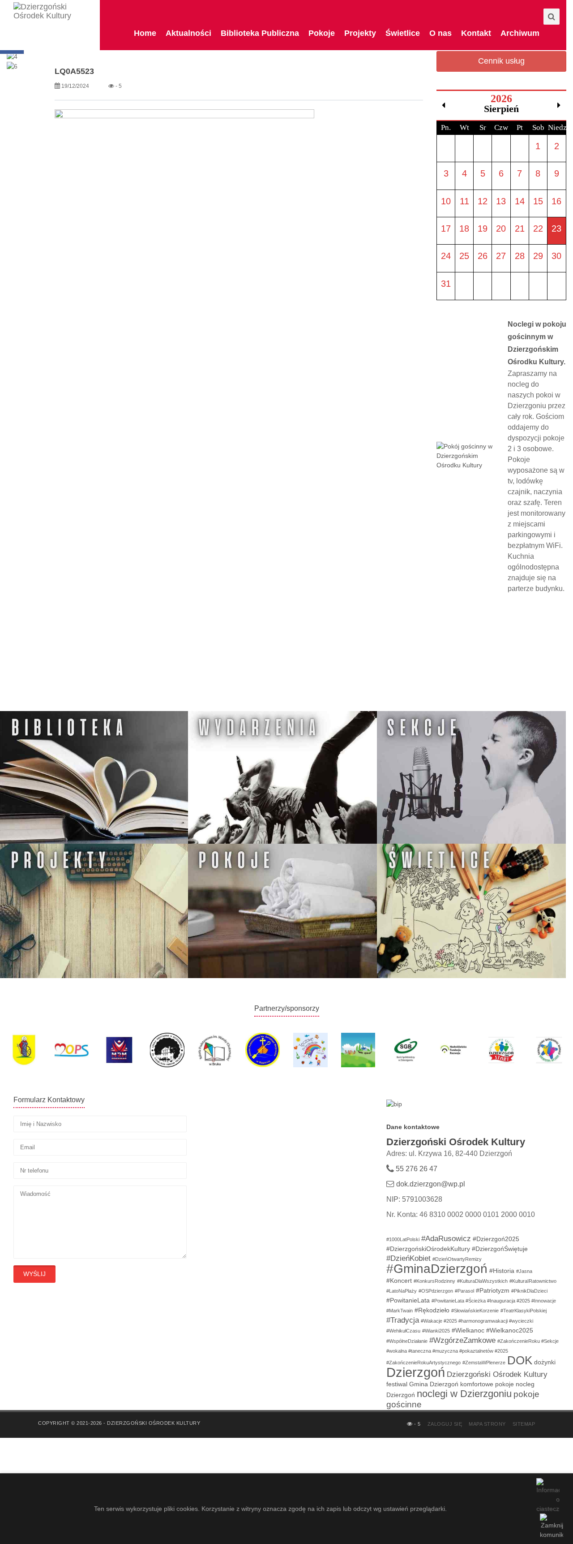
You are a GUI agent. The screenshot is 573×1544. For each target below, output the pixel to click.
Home (145, 33)
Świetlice (402, 33)
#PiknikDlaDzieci (529, 1291)
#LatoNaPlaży (401, 1291)
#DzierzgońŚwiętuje (500, 1248)
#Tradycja (402, 1320)
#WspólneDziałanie (407, 1341)
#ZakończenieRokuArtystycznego (423, 1362)
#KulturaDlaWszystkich (482, 1281)
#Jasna (524, 1271)
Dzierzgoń (415, 1372)
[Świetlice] (471, 910)
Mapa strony (487, 1424)
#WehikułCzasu (403, 1330)
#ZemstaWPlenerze (483, 1362)
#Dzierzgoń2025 (496, 1238)
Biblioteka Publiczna (260, 33)
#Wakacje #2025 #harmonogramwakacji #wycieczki (477, 1321)
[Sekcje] (471, 777)
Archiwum (519, 33)
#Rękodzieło (432, 1310)
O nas (440, 33)
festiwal (396, 1384)
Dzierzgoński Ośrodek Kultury (497, 1374)
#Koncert (399, 1280)
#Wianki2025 (436, 1330)
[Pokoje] (282, 910)
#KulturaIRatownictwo (532, 1281)
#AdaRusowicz (446, 1238)
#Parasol (464, 1291)
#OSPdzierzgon (436, 1291)
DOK (519, 1360)
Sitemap (524, 1424)
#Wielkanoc (468, 1330)
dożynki (545, 1362)
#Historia (501, 1270)
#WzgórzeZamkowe (462, 1340)
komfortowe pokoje (487, 1384)
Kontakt (476, 33)
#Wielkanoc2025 (509, 1330)
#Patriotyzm (492, 1290)
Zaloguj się (445, 1424)
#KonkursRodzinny (434, 1281)
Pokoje (321, 33)
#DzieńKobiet (408, 1258)
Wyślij (34, 1273)
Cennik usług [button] (501, 60)
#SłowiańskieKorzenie (475, 1310)
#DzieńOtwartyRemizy (457, 1259)
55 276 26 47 (415, 1169)
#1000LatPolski (402, 1239)
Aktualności (188, 33)
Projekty (360, 33)
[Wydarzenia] (282, 777)
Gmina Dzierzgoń (433, 1384)
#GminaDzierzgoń (436, 1269)
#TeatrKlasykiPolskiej (523, 1310)
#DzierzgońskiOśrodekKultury (428, 1248)
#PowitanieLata (408, 1300)
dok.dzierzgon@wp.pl (430, 1184)
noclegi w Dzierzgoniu (464, 1393)
